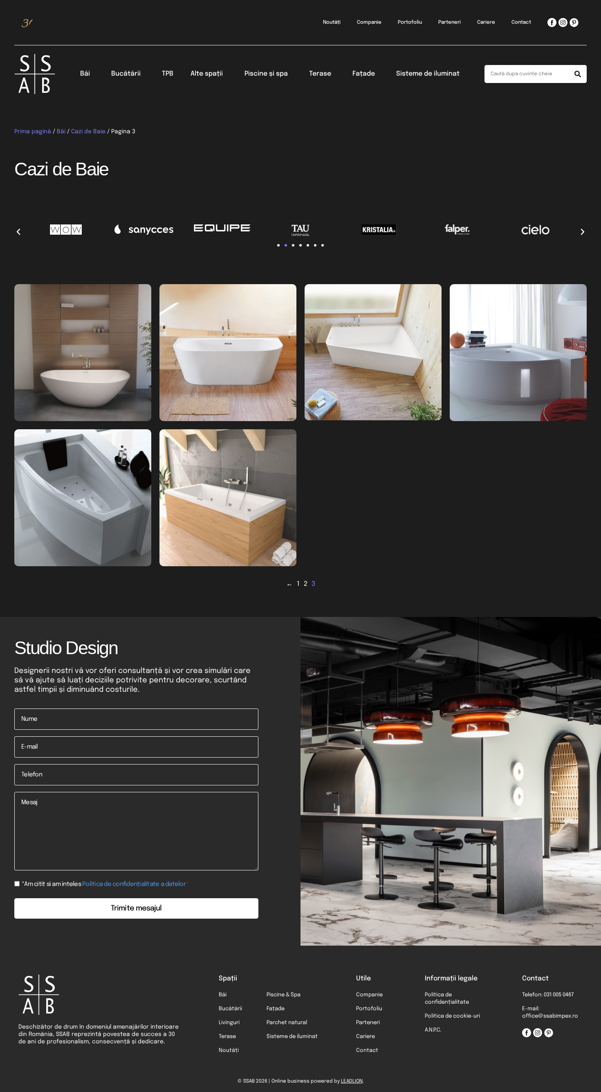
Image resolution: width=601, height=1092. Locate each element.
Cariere (486, 22)
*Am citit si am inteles (105, 884)
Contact (521, 22)
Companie (369, 22)
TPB (167, 73)
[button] (18, 232)
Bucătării (126, 73)
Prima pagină (32, 132)
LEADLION (352, 1081)
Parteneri (449, 22)
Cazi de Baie (88, 132)
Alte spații (207, 73)
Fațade (363, 73)
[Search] (578, 74)
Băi (85, 73)
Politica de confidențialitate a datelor (134, 884)
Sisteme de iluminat (428, 73)
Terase (320, 73)
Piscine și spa (266, 73)
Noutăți (332, 22)
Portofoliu (410, 22)
